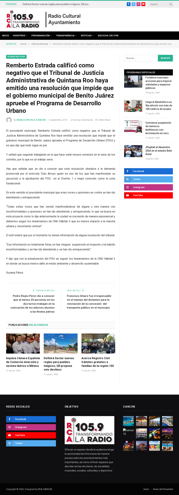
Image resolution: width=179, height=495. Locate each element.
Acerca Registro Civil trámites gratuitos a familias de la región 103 (97, 362)
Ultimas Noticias (16, 57)
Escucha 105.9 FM (108, 35)
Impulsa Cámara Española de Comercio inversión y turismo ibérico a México (23, 362)
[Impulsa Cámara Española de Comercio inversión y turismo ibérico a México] (23, 343)
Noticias (86, 35)
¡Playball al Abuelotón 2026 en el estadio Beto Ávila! (158, 151)
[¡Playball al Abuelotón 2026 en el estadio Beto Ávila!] (133, 151)
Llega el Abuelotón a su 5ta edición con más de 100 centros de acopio (158, 105)
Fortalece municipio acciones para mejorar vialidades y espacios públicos (158, 82)
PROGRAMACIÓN (40, 35)
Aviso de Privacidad (163, 489)
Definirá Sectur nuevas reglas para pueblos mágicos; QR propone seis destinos (58, 4)
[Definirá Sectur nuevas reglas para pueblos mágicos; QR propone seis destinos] (60, 343)
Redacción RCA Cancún (31, 120)
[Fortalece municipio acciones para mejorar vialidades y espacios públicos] (133, 81)
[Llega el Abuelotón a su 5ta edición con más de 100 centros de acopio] (133, 106)
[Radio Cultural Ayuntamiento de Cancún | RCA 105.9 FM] (63, 20)
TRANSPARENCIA (65, 35)
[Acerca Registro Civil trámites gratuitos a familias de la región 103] (98, 343)
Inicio (5, 35)
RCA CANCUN (45, 489)
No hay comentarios (83, 120)
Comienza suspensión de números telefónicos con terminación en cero (158, 128)
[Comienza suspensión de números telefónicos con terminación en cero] (133, 127)
